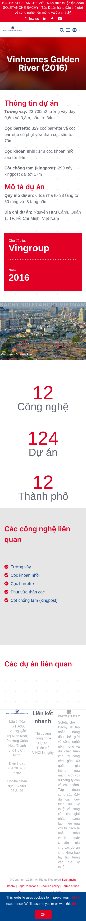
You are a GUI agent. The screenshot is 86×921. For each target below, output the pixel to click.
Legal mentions (28, 886)
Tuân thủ (43, 748)
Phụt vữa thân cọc (28, 592)
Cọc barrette (22, 583)
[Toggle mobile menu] (68, 30)
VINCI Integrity (43, 752)
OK (43, 914)
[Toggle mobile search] (62, 30)
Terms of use (70, 886)
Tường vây (21, 567)
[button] (77, 30)
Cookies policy (49, 886)
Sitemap (63, 892)
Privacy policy (28, 892)
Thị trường (43, 733)
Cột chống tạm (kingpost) (34, 600)
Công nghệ (43, 738)
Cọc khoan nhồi (25, 575)
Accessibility (47, 892)
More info (76, 901)
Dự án (43, 743)
